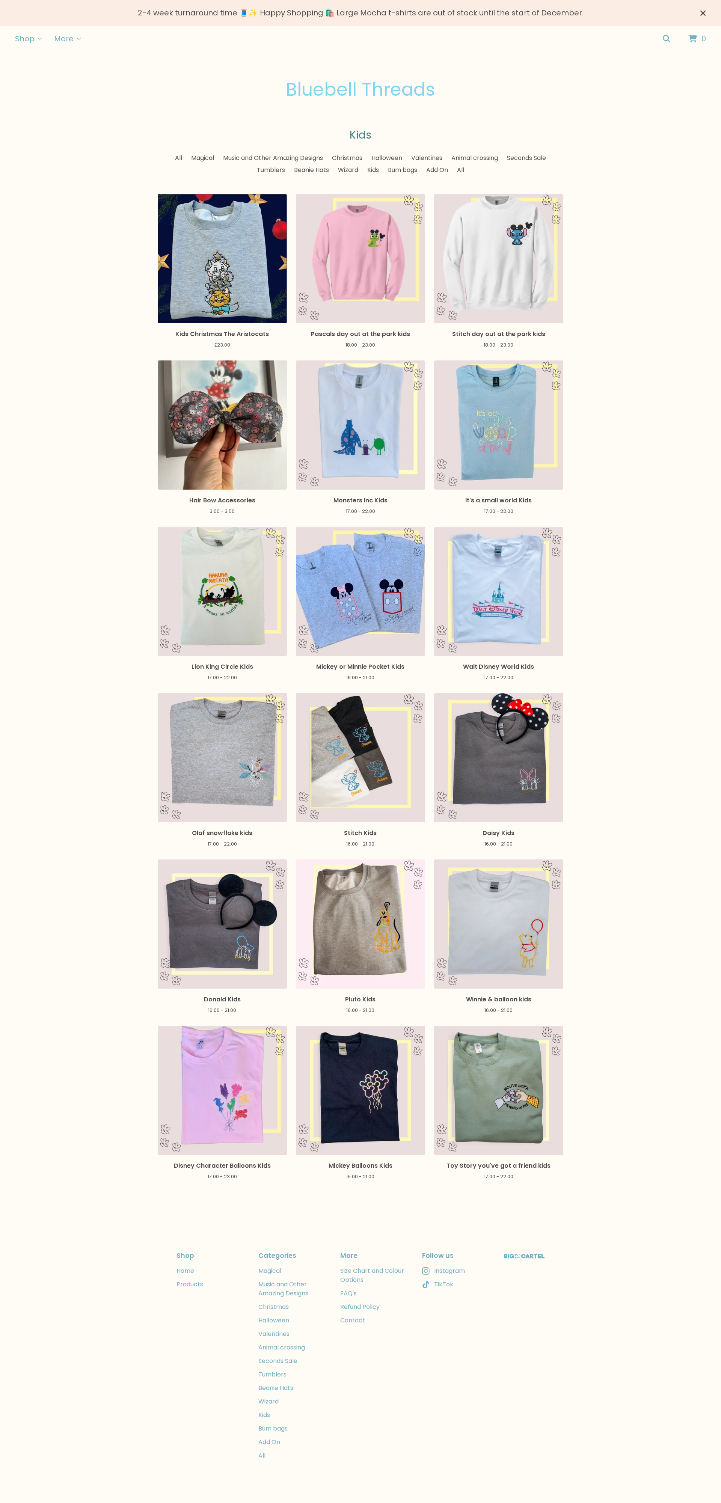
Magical (202, 158)
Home (185, 1270)
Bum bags (402, 170)
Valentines (426, 158)
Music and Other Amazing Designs (273, 158)
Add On (437, 170)
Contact (352, 1320)
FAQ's (348, 1293)
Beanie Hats (311, 170)
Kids (373, 170)
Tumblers (271, 170)
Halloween (386, 158)
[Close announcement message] (703, 13)
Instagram (449, 1270)
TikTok (443, 1284)
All (178, 158)
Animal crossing (474, 158)
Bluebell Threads (360, 89)
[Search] (666, 39)
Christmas (347, 158)
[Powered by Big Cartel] (524, 1256)
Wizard (348, 170)
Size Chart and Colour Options (372, 1275)
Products (189, 1284)
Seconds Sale (526, 158)
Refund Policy (360, 1306)
